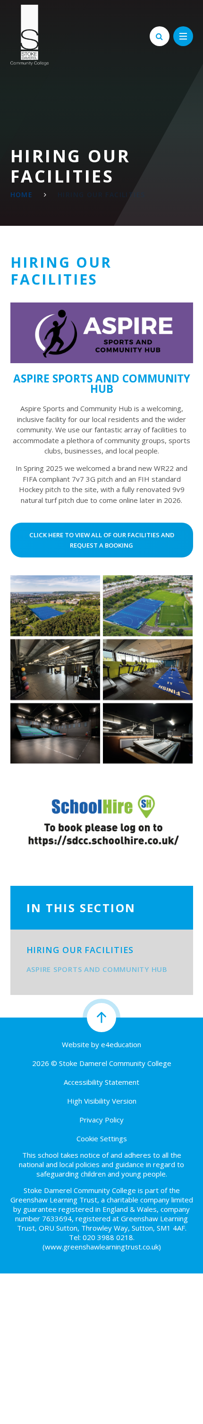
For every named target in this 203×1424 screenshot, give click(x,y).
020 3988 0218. (109, 1237)
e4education (121, 1044)
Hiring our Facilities (101, 194)
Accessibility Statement (101, 1082)
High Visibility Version (101, 1101)
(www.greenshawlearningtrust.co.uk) (101, 1246)
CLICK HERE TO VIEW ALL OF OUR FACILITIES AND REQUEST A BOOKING (101, 540)
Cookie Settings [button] (101, 1138)
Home (21, 194)
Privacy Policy (101, 1119)
